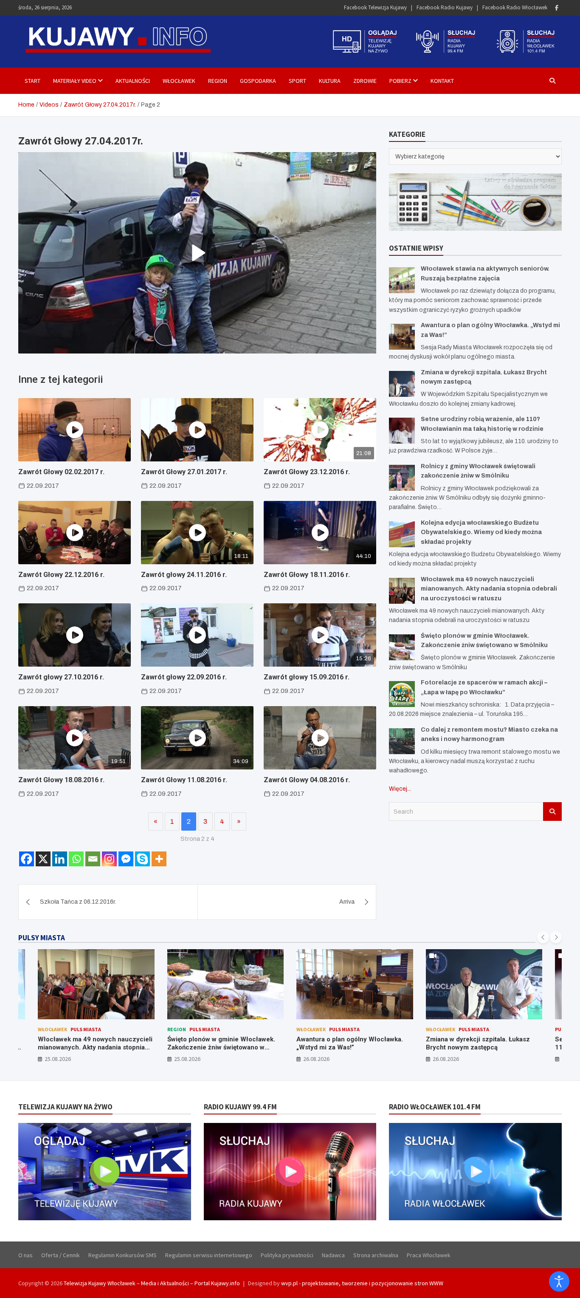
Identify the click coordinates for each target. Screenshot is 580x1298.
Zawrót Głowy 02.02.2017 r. (61, 472)
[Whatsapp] (76, 858)
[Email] (92, 858)
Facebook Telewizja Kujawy (375, 7)
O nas (25, 1255)
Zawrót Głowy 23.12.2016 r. (307, 472)
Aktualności (132, 81)
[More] (159, 858)
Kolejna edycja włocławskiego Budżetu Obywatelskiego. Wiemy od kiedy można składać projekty (481, 532)
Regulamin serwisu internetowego (208, 1255)
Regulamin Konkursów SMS (122, 1255)
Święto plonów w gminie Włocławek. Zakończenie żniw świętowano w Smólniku (221, 1047)
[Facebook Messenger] (125, 858)
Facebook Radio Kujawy (445, 7)
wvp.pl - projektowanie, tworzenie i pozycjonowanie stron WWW (362, 1283)
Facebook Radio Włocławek (514, 7)
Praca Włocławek (428, 1255)
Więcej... (400, 789)
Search (552, 811)
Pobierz (400, 81)
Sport (297, 81)
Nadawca (333, 1255)
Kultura (330, 81)
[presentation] (543, 937)
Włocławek (179, 81)
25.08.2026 (58, 1059)
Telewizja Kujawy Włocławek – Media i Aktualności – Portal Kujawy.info (152, 1283)
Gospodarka (258, 81)
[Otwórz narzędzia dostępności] (559, 1281)
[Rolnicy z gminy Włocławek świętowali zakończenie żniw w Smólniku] (402, 478)
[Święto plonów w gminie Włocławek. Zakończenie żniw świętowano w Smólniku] (402, 647)
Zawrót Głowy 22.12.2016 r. (61, 575)
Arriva (347, 902)
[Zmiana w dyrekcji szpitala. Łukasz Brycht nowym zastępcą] (402, 384)
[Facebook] (557, 7)
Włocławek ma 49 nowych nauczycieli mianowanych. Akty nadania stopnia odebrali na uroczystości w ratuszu (489, 589)
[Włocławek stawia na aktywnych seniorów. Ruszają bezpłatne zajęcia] (402, 280)
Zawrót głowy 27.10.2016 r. (61, 677)
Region (217, 81)
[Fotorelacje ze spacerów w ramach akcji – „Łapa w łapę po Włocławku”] (402, 694)
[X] (43, 858)
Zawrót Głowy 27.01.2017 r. (184, 472)
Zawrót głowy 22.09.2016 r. (184, 677)
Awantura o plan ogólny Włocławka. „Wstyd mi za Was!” (349, 1043)
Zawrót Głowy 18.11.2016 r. (307, 575)
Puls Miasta (85, 1029)
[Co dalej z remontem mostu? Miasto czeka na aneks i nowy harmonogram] (402, 741)
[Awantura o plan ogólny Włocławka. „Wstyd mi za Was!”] (402, 337)
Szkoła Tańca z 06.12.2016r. (78, 902)
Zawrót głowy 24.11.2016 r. (184, 575)
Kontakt (442, 81)
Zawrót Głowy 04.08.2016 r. (307, 780)
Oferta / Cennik (60, 1255)
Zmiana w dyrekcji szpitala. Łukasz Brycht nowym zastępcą (478, 1043)
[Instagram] (109, 858)
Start (32, 81)
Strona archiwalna (375, 1255)
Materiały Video (74, 81)
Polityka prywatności (287, 1255)
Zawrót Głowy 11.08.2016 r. (184, 780)
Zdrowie (365, 81)
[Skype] (142, 858)
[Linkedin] (59, 858)
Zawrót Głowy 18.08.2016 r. (61, 780)
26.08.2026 (316, 1059)
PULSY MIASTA (41, 937)
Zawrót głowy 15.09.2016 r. (306, 677)
